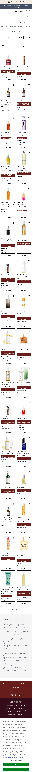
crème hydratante (19, 657)
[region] (16, 745)
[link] (26, 11)
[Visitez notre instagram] (19, 695)
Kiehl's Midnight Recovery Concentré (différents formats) (23, 453)
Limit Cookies (16, 764)
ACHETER (8, 80)
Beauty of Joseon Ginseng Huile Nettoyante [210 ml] (23, 238)
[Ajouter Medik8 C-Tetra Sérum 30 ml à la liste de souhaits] (13, 260)
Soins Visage (9, 17)
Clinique (17, 667)
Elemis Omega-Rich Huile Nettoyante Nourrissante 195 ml (23, 168)
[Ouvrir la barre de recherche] (4, 11)
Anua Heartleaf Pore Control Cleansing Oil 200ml (23, 276)
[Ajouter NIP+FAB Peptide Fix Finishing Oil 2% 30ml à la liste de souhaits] (13, 53)
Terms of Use (20, 757)
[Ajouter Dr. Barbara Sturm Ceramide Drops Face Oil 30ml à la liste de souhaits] (13, 118)
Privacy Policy (11, 757)
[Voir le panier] (29, 11)
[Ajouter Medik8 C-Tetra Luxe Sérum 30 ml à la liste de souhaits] (13, 402)
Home (2, 17)
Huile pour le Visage (16, 23)
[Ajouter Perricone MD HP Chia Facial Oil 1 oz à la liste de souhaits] (29, 85)
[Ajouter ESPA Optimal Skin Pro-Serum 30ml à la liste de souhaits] (29, 471)
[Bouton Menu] (1, 11)
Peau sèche (19, 37)
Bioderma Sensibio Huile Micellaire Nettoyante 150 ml (6, 553)
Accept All (15, 769)
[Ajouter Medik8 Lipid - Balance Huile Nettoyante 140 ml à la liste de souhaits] (13, 332)
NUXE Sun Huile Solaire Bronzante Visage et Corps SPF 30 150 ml (24, 519)
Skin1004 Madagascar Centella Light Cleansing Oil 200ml (7, 384)
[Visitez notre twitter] (16, 695)
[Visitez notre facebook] (12, 695)
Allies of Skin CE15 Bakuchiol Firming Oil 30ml (23, 68)
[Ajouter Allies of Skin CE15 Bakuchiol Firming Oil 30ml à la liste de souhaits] (29, 53)
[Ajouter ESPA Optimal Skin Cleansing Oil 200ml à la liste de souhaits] (29, 574)
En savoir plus (16, 31)
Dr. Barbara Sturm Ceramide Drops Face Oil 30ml (7, 134)
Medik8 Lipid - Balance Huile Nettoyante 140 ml (8, 347)
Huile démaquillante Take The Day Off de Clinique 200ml (23, 134)
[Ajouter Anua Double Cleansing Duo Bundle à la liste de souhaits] (29, 368)
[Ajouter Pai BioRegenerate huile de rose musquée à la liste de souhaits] (29, 402)
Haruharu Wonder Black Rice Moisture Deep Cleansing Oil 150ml (8, 311)
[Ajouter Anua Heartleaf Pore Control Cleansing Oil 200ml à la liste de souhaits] (29, 260)
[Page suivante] (20, 609)
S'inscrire (16, 687)
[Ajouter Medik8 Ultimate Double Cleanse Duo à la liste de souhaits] (13, 437)
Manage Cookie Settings (16, 760)
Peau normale (7, 37)
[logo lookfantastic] (16, 11)
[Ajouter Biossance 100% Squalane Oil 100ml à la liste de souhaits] (13, 471)
